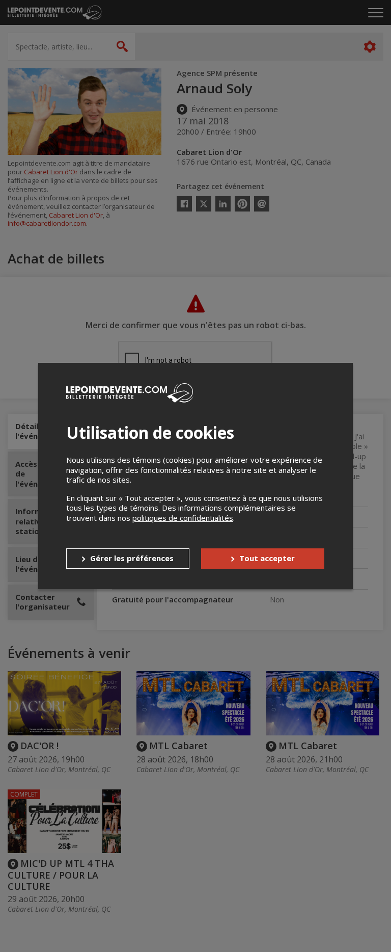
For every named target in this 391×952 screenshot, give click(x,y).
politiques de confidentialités (182, 518)
